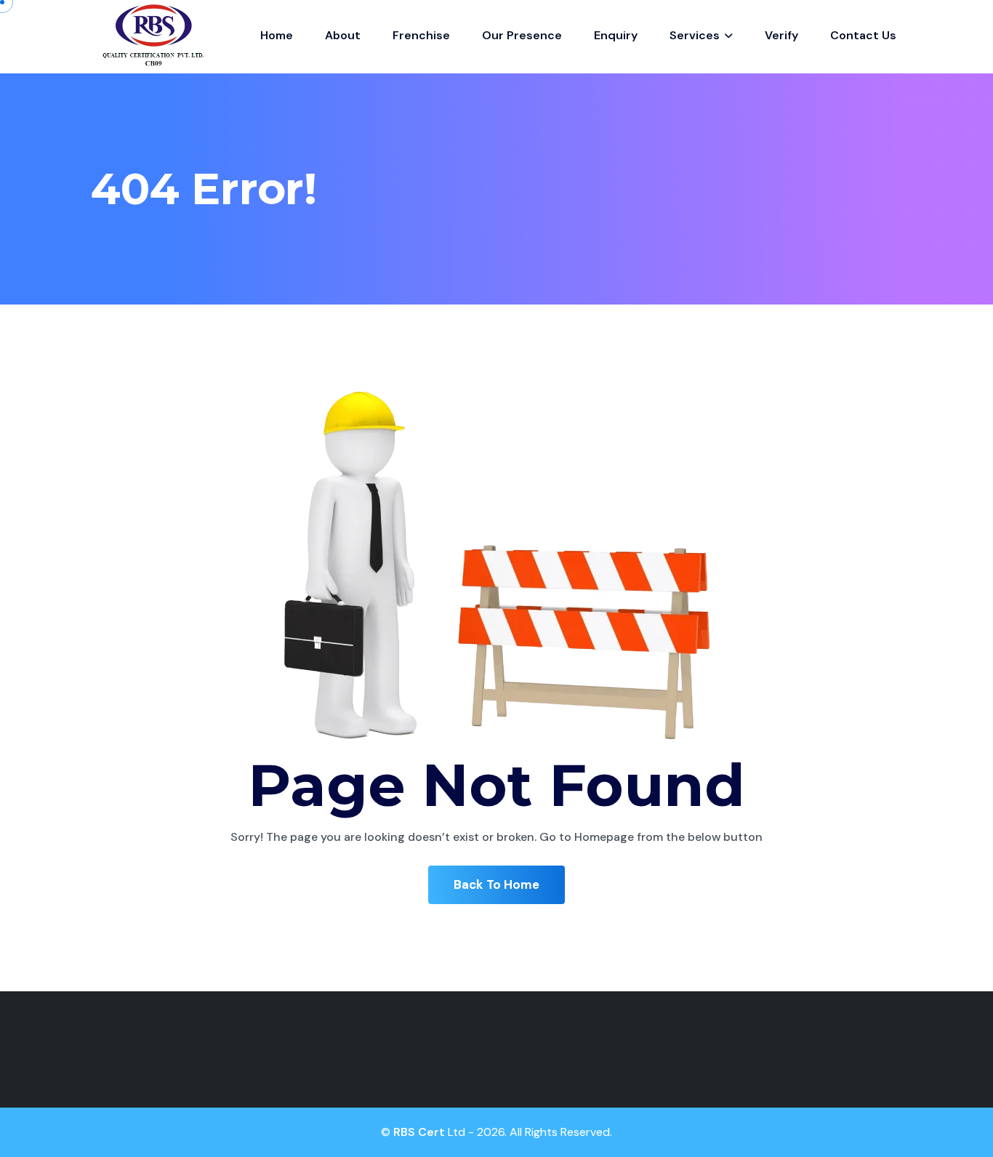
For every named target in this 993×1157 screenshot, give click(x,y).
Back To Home (496, 884)
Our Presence (522, 35)
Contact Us (863, 35)
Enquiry (616, 35)
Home (276, 35)
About (343, 35)
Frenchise (421, 35)
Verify (781, 35)
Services (696, 35)
